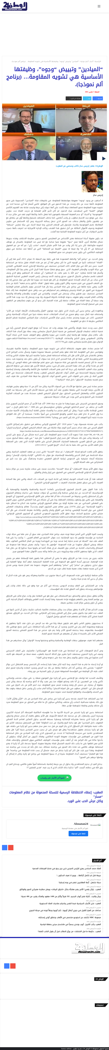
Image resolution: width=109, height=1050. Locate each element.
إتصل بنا (102, 985)
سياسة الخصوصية (98, 993)
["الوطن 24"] (14, 6)
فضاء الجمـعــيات (99, 1041)
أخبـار (91, 61)
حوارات (102, 1037)
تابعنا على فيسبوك (78, 833)
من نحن (102, 989)
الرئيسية (98, 61)
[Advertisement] (54, 35)
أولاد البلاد (101, 1024)
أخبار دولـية (84, 61)
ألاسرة (102, 1015)
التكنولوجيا (101, 1028)
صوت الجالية (100, 1033)
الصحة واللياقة (99, 1019)
